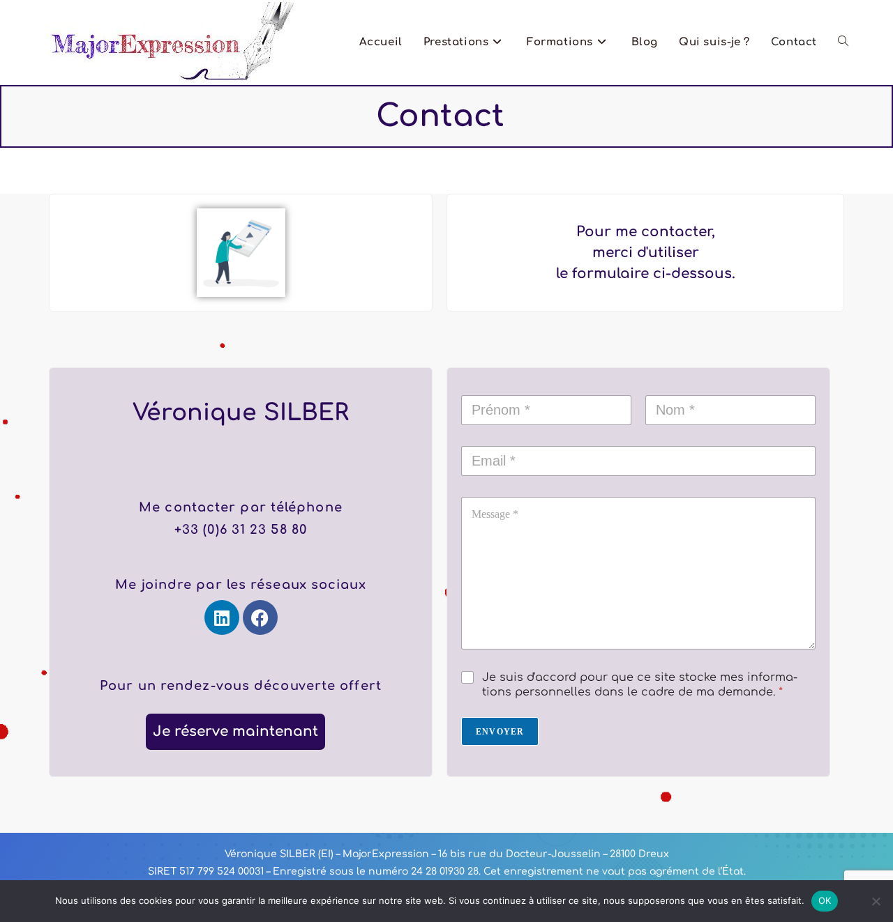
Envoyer (500, 732)
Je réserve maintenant (235, 731)
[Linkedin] (221, 617)
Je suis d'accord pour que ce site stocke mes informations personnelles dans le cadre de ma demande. (639, 684)
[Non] (876, 901)
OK (825, 900)
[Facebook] (260, 617)
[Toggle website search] (843, 42)
